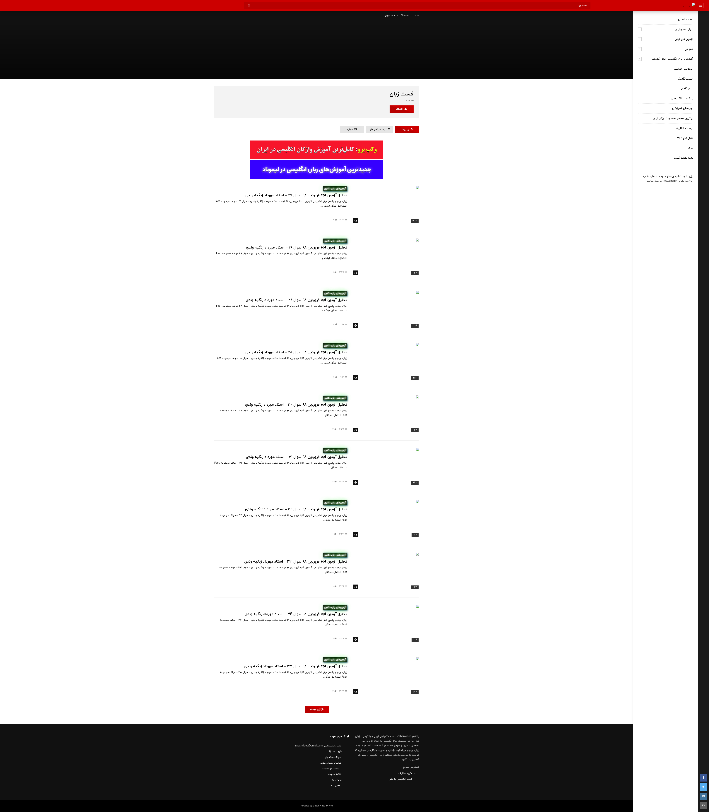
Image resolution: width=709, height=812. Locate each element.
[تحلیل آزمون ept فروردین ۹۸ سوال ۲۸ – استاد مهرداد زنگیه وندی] (386, 362)
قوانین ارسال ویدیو (331, 763)
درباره (350, 129)
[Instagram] (703, 796)
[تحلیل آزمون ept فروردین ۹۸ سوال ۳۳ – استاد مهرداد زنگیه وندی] (386, 571)
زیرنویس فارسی (683, 69)
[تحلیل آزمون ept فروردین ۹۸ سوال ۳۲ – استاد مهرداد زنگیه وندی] (386, 519)
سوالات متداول (333, 757)
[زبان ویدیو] (687, 5)
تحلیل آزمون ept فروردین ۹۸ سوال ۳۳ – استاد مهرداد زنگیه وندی (295, 561)
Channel (405, 15)
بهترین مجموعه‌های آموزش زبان (673, 118)
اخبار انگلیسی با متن (400, 779)
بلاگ (690, 148)
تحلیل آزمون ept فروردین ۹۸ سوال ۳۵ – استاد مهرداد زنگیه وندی (295, 666)
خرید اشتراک (335, 751)
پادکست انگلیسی (682, 99)
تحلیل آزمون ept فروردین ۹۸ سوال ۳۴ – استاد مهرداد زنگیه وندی (296, 614)
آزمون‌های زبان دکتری (335, 188)
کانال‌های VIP (685, 138)
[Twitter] (703, 787)
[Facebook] (703, 778)
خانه (417, 15)
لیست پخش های (378, 129)
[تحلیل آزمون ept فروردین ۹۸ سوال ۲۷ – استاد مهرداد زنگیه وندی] (386, 205)
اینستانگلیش (685, 79)
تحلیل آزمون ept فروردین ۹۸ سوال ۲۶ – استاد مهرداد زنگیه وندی (296, 300)
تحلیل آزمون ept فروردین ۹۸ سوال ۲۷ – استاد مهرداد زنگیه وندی (296, 195)
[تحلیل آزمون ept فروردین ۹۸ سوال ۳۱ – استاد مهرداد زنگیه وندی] (386, 466)
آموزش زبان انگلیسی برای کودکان (672, 59)
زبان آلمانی (686, 89)
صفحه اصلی (685, 19)
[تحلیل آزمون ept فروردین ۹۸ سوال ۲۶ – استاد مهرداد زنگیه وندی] (386, 309)
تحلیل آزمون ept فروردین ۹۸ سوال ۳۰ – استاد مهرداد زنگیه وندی (296, 404)
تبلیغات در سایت (332, 768)
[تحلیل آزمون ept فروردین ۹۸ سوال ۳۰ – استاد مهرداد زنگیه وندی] (386, 414)
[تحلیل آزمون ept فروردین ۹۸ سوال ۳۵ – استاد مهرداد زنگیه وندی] (386, 676)
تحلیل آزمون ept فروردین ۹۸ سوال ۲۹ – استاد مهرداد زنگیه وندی (296, 247)
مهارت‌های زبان (683, 29)
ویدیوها (406, 129)
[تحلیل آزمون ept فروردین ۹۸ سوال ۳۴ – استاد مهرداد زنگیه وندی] (386, 623)
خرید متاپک (405, 773)
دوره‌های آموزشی (682, 108)
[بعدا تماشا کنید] (703, 805)
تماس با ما (336, 785)
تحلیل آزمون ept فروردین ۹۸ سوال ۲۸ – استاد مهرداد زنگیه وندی (296, 352)
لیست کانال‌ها (684, 128)
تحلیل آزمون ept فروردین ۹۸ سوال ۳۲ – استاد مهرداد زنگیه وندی (296, 509)
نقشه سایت (335, 774)
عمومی (688, 49)
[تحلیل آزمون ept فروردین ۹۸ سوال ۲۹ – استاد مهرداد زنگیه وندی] (386, 257)
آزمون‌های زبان (684, 39)
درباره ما (337, 780)
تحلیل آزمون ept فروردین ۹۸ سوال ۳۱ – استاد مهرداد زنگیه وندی (296, 457)
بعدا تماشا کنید (683, 158)
